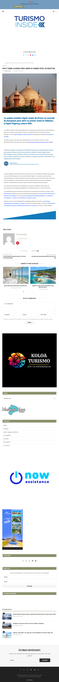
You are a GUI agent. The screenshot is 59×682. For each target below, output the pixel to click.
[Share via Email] (37, 251)
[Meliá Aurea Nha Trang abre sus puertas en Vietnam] (16, 275)
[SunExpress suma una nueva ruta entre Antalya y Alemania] (7, 626)
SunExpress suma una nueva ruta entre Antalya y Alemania (28, 623)
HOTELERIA (6, 439)
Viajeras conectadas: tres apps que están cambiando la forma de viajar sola (33, 632)
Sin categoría (6, 445)
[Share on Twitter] (36, 251)
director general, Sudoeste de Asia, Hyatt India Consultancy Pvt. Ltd (24, 164)
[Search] (56, 11)
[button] (25, 6)
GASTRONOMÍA (7, 435)
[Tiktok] (34, 1)
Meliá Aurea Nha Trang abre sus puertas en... (16, 285)
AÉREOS (5, 425)
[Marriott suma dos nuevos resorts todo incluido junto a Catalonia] (43, 275)
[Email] (32, 1)
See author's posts (23, 238)
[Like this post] (32, 251)
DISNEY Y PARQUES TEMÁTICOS (10, 432)
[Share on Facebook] (34, 251)
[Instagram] (28, 1)
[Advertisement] (29, 39)
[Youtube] (30, 1)
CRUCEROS (5, 429)
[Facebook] (23, 55)
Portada (6, 63)
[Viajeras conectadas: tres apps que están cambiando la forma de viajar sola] (7, 635)
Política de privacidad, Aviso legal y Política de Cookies (29, 675)
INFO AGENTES (6, 442)
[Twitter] (26, 1)
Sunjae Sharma (13, 163)
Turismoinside (7, 71)
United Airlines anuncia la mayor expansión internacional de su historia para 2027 (34, 614)
